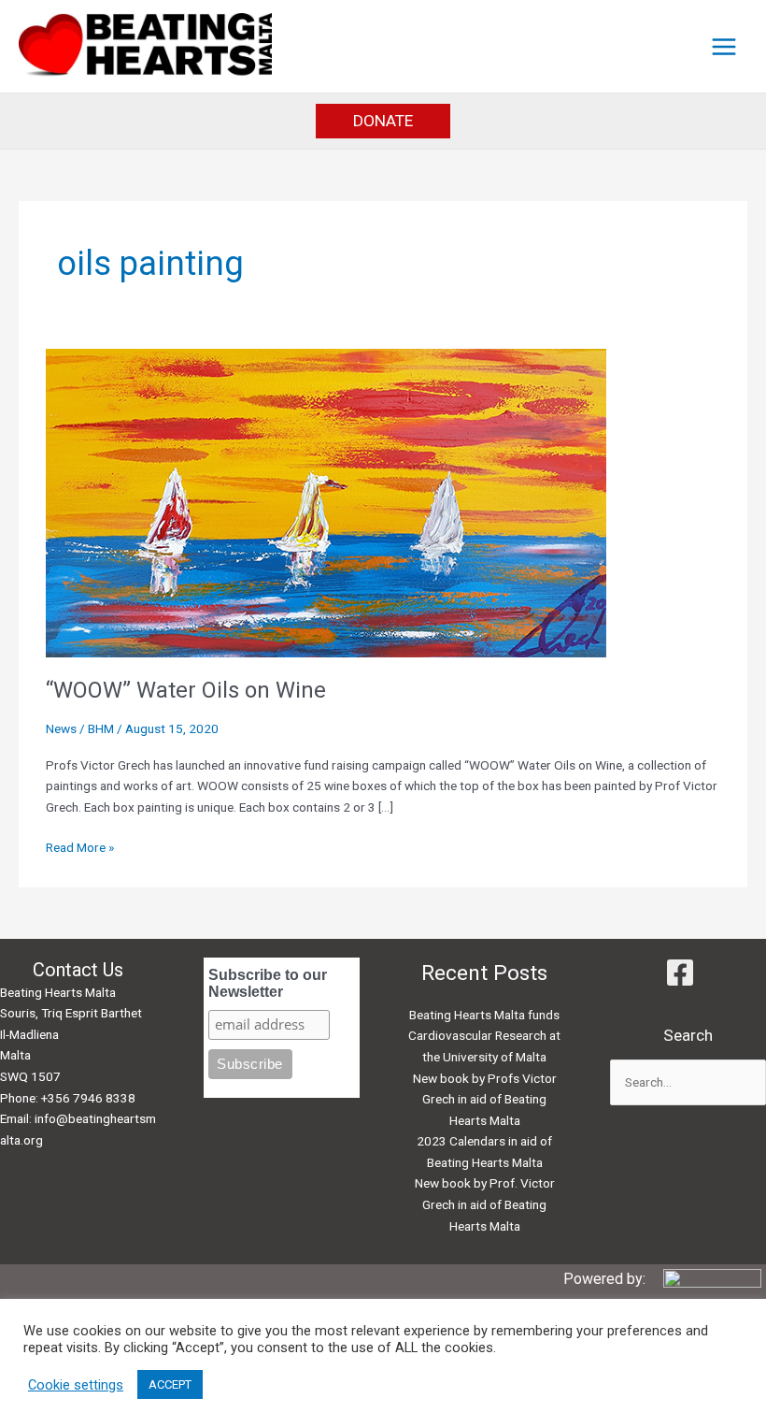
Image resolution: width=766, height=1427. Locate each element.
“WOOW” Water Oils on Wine (186, 690)
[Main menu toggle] (724, 46)
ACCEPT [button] (170, 1384)
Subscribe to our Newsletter (267, 983)
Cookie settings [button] (75, 1385)
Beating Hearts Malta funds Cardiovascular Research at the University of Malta (484, 1035)
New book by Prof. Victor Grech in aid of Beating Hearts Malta (485, 1203)
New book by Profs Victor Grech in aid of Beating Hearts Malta (485, 1099)
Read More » (80, 848)
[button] (383, 121)
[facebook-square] (687, 972)
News (61, 728)
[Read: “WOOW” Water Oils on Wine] (326, 501)
